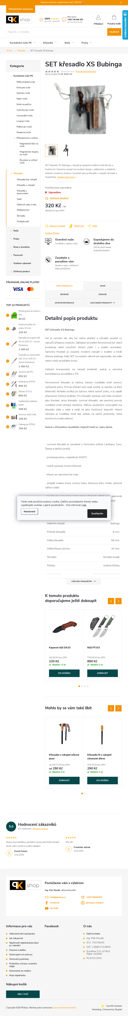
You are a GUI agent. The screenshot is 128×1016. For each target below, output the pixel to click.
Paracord (17, 255)
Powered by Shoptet (112, 1009)
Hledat (114, 32)
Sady (19, 199)
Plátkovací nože (24, 126)
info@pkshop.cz (58, 897)
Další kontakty (93, 934)
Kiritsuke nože (23, 87)
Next (118, 601)
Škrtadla (21, 215)
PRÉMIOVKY (23, 210)
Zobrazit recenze (40, 828)
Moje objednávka (17, 975)
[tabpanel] (64, 645)
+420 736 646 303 (75, 19)
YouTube (54, 908)
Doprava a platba (17, 950)
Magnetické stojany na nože (29, 153)
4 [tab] (88, 686)
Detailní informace (66, 177)
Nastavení (29, 511)
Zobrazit (102, 673)
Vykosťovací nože (25, 110)
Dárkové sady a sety (26, 204)
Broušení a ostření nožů (28, 161)
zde (84, 505)
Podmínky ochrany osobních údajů (23, 965)
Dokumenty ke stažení (20, 970)
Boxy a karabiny (21, 247)
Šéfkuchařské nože (26, 81)
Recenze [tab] (64, 294)
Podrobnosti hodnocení (86, 71)
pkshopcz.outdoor (95, 902)
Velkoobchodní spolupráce (20, 9)
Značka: (52, 233)
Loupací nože (23, 121)
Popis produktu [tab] (64, 286)
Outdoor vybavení (22, 263)
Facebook (54, 902)
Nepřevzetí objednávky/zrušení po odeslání (24, 944)
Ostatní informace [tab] (64, 303)
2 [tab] (82, 686)
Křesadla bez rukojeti (27, 179)
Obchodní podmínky (19, 959)
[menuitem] (22, 43)
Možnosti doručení (59, 198)
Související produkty (101, 303)
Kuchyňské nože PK (23, 75)
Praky (16, 238)
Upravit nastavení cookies (64, 1007)
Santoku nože (23, 93)
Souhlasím (97, 513)
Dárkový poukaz (21, 271)
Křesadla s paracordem (22, 192)
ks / (23, 994)
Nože (15, 230)
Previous (111, 601)
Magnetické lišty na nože (29, 145)
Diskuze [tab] (103, 294)
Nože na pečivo (24, 104)
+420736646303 (94, 897)
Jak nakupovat (16, 938)
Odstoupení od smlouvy (20, 954)
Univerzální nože (24, 115)
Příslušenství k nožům (27, 138)
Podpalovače (23, 221)
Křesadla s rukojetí (26, 185)
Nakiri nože (22, 98)
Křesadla (18, 173)
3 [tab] (85, 686)
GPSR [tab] (102, 286)
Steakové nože (24, 132)
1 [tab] (79, 686)
